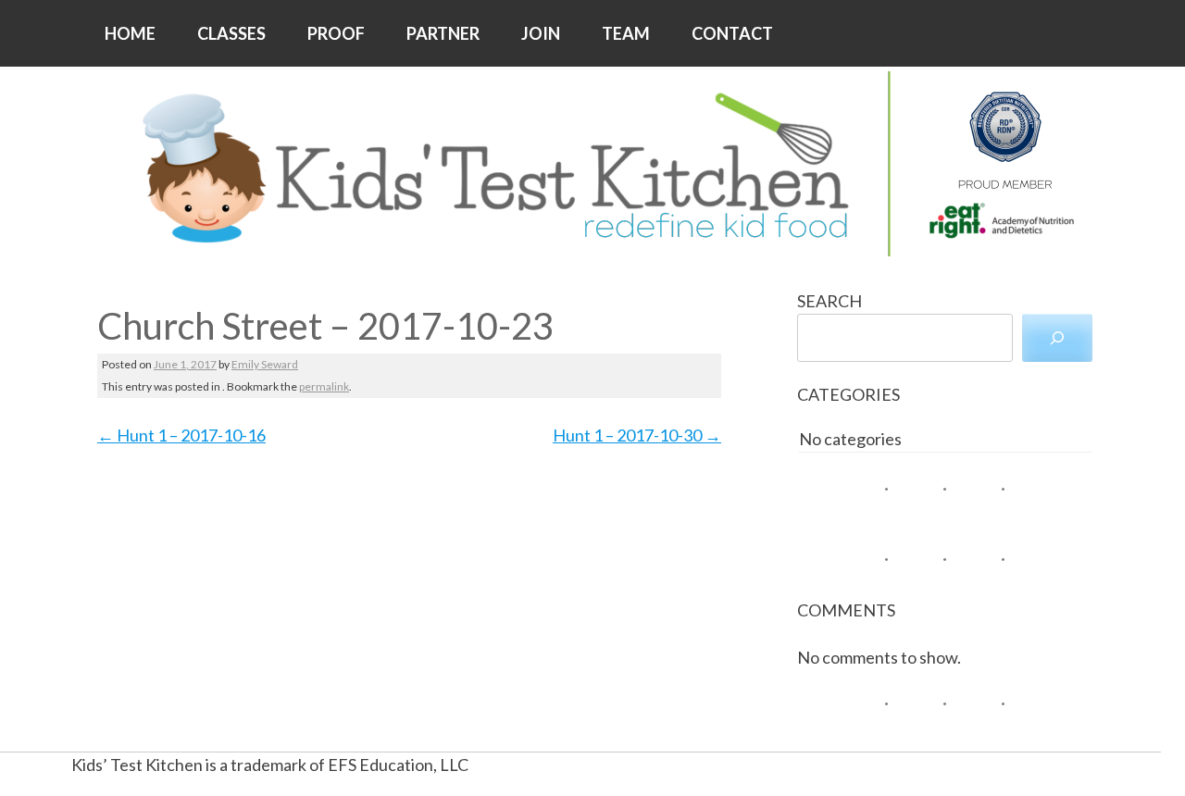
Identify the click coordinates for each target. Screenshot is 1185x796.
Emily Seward (264, 364)
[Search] (1057, 338)
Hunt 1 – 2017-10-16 (181, 435)
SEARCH (829, 301)
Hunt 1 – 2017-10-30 (637, 435)
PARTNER (443, 33)
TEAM (626, 33)
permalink (324, 386)
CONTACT (732, 33)
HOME (130, 33)
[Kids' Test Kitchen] (592, 163)
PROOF (336, 33)
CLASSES (231, 33)
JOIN (540, 33)
